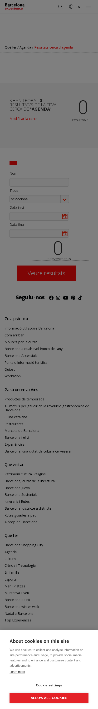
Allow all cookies (49, 698)
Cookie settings (49, 685)
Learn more (17, 672)
